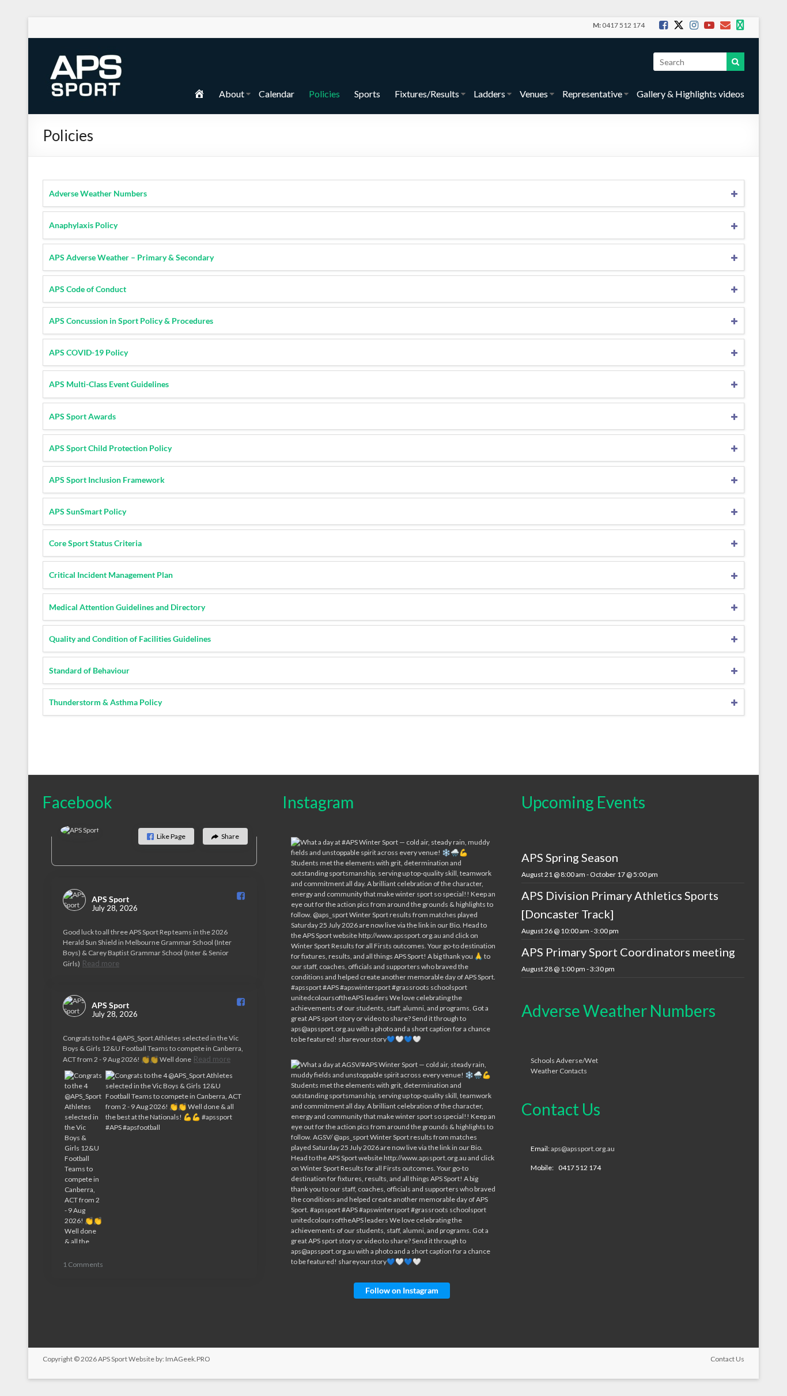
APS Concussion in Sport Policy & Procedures (131, 321)
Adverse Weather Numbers (98, 193)
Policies (324, 93)
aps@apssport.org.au (583, 1148)
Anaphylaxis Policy (83, 225)
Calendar (276, 93)
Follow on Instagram (401, 1290)
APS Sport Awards (82, 416)
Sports (367, 93)
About (231, 93)
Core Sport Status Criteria (95, 543)
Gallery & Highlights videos (690, 93)
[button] (166, 836)
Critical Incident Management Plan (111, 575)
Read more (100, 963)
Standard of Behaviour (89, 670)
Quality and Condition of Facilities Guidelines (130, 639)
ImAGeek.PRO (187, 1359)
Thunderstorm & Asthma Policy (105, 702)
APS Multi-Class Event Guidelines (109, 384)
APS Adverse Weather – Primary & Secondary (131, 257)
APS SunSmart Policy (87, 511)
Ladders (489, 93)
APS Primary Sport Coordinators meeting (628, 952)
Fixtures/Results (427, 93)
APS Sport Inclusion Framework (107, 480)
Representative (592, 93)
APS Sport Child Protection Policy (110, 448)
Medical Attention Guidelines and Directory (127, 607)
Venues (534, 93)
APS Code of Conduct (87, 289)
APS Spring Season (569, 857)
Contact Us (727, 1359)
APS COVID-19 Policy (88, 352)
